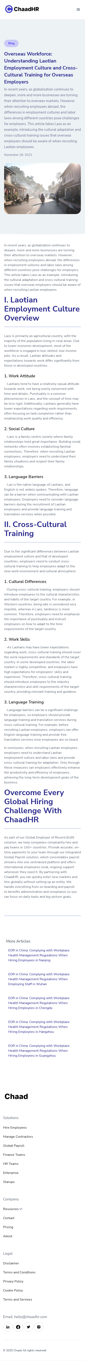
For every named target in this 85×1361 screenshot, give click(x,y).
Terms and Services (17, 1299)
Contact (8, 1218)
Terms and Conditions (19, 1272)
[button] (78, 9)
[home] (26, 9)
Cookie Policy (13, 1290)
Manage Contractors (18, 1136)
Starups (9, 1182)
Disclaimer (11, 1263)
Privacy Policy (13, 1281)
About (7, 1236)
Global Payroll (13, 1145)
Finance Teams (14, 1155)
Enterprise (11, 1173)
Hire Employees (15, 1127)
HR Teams (11, 1164)
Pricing (8, 1227)
